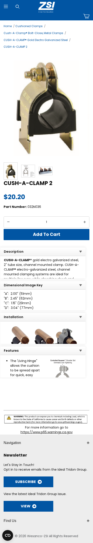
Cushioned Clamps (29, 26)
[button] (11, 171)
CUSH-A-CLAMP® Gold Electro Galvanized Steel (36, 40)
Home (8, 26)
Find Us (10, 521)
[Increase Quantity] (84, 222)
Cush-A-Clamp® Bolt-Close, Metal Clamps (33, 33)
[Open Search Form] (17, 6)
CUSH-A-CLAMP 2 (15, 47)
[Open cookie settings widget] (7, 535)
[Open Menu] (6, 6)
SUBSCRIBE (25, 481)
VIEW (25, 506)
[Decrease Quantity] (8, 222)
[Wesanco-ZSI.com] (46, 6)
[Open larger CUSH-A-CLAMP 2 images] (46, 105)
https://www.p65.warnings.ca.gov (47, 432)
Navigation (12, 443)
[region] (46, 171)
